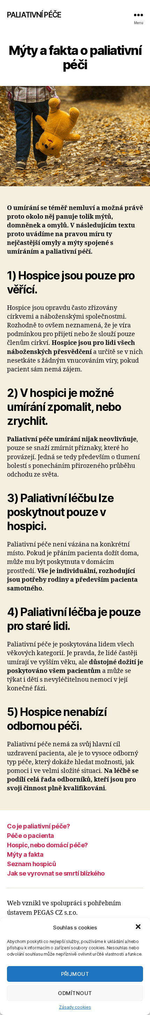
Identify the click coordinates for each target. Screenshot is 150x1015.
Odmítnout (75, 993)
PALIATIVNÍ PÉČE (34, 15)
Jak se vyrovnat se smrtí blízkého (56, 873)
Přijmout (75, 974)
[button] (139, 927)
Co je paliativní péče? (38, 826)
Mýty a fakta (25, 854)
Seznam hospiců (31, 864)
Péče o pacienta (30, 835)
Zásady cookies (75, 1007)
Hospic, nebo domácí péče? (47, 845)
